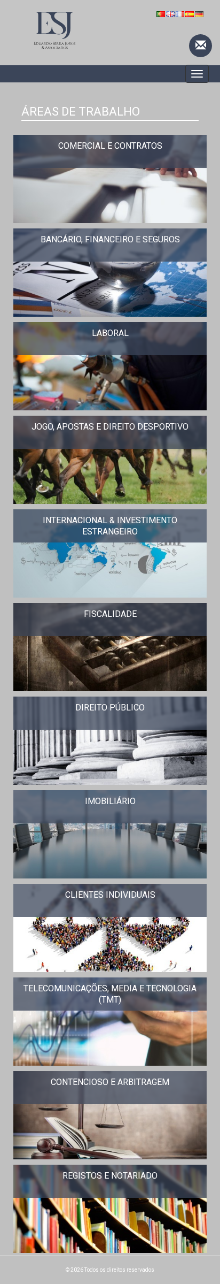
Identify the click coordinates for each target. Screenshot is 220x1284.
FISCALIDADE (110, 614)
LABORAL (110, 333)
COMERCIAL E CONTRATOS (110, 146)
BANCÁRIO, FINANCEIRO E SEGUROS (110, 239)
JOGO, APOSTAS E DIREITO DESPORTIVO (110, 427)
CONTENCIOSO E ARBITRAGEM (110, 1082)
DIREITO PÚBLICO (110, 707)
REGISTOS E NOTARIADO (110, 1176)
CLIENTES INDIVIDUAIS (110, 895)
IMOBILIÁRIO (110, 801)
